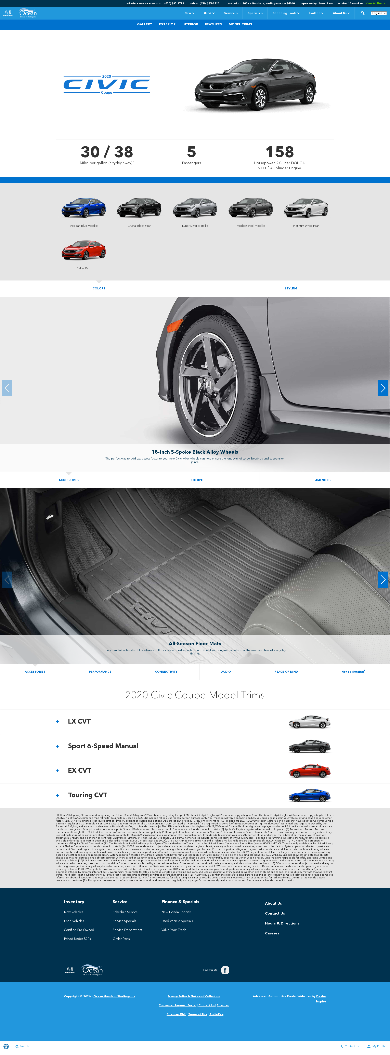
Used (207, 13)
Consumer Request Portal (177, 1005)
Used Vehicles (74, 921)
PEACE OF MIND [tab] (286, 671)
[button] (362, 13)
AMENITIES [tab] (323, 480)
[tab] (195, 722)
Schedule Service (125, 912)
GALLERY (144, 24)
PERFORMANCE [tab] (100, 671)
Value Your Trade (173, 930)
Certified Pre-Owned (79, 930)
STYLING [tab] (291, 288)
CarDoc (314, 13)
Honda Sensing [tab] (353, 671)
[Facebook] (225, 970)
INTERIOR (190, 24)
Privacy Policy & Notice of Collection (194, 996)
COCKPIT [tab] (197, 480)
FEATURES (213, 24)
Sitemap (223, 1005)
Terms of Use (197, 1014)
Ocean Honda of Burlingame (114, 996)
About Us (340, 13)
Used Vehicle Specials (177, 921)
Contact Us (275, 913)
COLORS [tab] (99, 288)
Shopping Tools (284, 13)
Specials (254, 14)
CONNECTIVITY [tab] (166, 671)
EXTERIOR (167, 24)
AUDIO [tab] (226, 671)
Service (229, 13)
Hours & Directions (282, 923)
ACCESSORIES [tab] (69, 480)
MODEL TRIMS (240, 24)
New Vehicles (73, 912)
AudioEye (216, 1014)
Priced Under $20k (77, 939)
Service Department (127, 930)
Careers (272, 933)
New (187, 13)
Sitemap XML (176, 1014)
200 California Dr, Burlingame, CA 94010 (269, 3)
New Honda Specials (176, 912)
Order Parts (121, 939)
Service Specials (124, 921)
